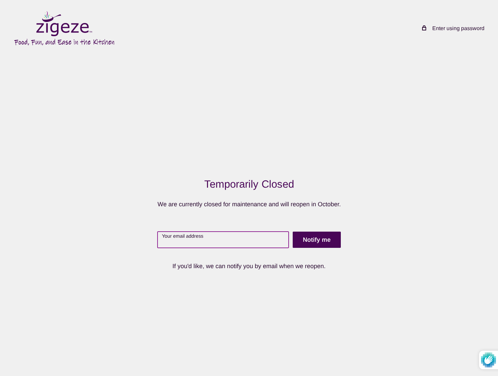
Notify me (317, 239)
